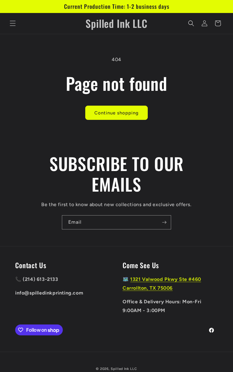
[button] (12, 23)
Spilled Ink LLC (124, 369)
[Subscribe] (164, 222)
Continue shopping (116, 113)
